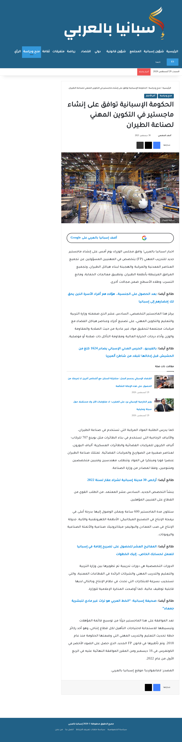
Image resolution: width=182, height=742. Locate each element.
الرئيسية (172, 51)
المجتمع (135, 51)
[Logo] (115, 23)
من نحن (59, 730)
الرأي (17, 51)
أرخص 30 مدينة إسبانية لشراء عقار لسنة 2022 (122, 480)
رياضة (71, 51)
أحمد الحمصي (164, 136)
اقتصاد (86, 51)
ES (172, 62)
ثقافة (46, 51)
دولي (98, 51)
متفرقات (58, 51)
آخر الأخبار (150, 96)
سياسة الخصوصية (117, 730)
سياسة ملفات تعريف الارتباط (90, 730)
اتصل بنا (69, 730)
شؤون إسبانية (154, 51)
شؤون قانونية (116, 51)
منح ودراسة (31, 51)
